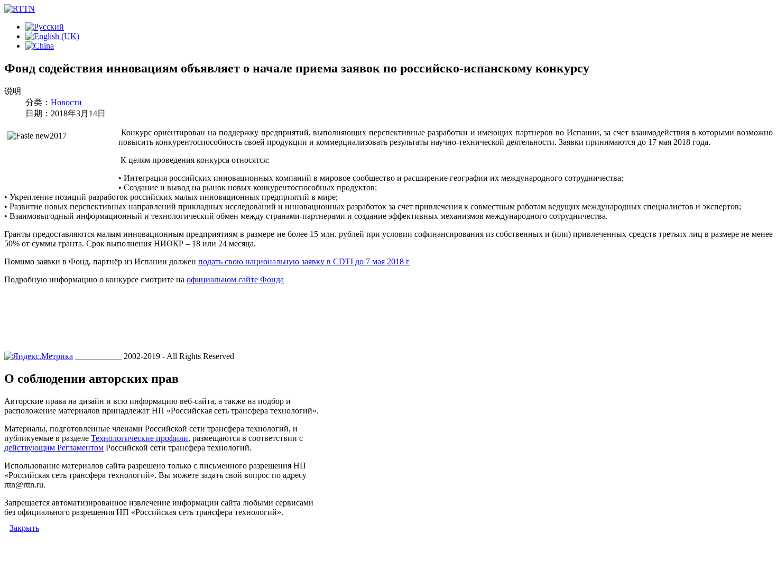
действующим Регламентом (54, 447)
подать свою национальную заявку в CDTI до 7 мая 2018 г (304, 261)
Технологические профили (139, 438)
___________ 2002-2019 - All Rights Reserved (154, 356)
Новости (66, 102)
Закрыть (24, 527)
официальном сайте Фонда (235, 279)
